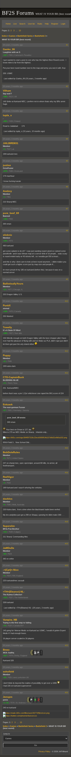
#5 (67, 161)
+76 (4, 626)
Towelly (7, 327)
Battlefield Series (25, 36)
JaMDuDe (8, 548)
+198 (5, 311)
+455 (5, 121)
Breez (6, 649)
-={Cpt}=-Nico (11, 569)
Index (4, 36)
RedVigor (8, 476)
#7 (67, 209)
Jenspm (7, 696)
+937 (5, 656)
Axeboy (7, 191)
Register (54, 24)
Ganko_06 (9, 49)
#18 (66, 522)
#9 (67, 279)
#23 (66, 645)
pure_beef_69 (11, 213)
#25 (66, 692)
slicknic (7, 234)
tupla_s (7, 115)
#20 (66, 565)
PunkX (7, 305)
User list (31, 24)
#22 (66, 615)
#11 (66, 323)
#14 (66, 400)
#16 (66, 472)
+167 (5, 55)
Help (47, 24)
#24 (66, 667)
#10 (66, 301)
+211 (5, 532)
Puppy (7, 355)
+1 (4, 197)
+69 (4, 554)
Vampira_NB (10, 619)
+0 (4, 149)
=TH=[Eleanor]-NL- (14, 591)
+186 (5, 219)
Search (22, 24)
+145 (5, 241)
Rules (39, 24)
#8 (67, 231)
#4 (67, 139)
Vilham (7, 90)
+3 (4, 483)
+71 (4, 383)
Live (15, 24)
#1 (67, 45)
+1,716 (6, 703)
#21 (66, 587)
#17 (66, 494)
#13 (66, 373)
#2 (67, 86)
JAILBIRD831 (10, 143)
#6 (67, 187)
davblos (7, 498)
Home (8, 24)
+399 (5, 333)
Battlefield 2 (40, 36)
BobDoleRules (11, 452)
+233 (5, 597)
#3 (67, 111)
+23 (4, 289)
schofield (8, 671)
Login (63, 24)
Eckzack (8, 404)
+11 (4, 361)
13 (20, 30)
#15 (66, 448)
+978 (5, 171)
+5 (4, 458)
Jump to (6, 734)
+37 (4, 410)
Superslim (9, 526)
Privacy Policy (44, 751)
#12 (66, 351)
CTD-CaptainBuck (13, 377)
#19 (66, 544)
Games (12, 36)
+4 (4, 505)
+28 (4, 677)
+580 (5, 97)
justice (7, 165)
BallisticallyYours (13, 283)
